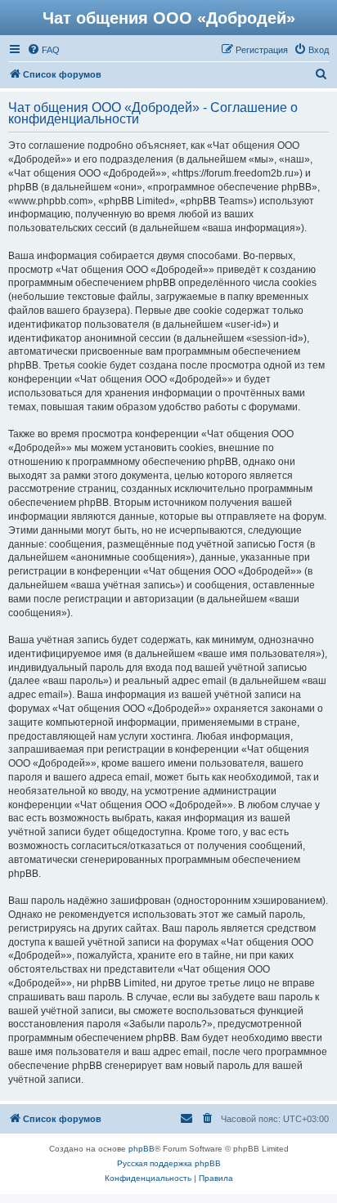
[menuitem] (43, 50)
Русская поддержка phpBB (169, 1163)
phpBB (141, 1148)
